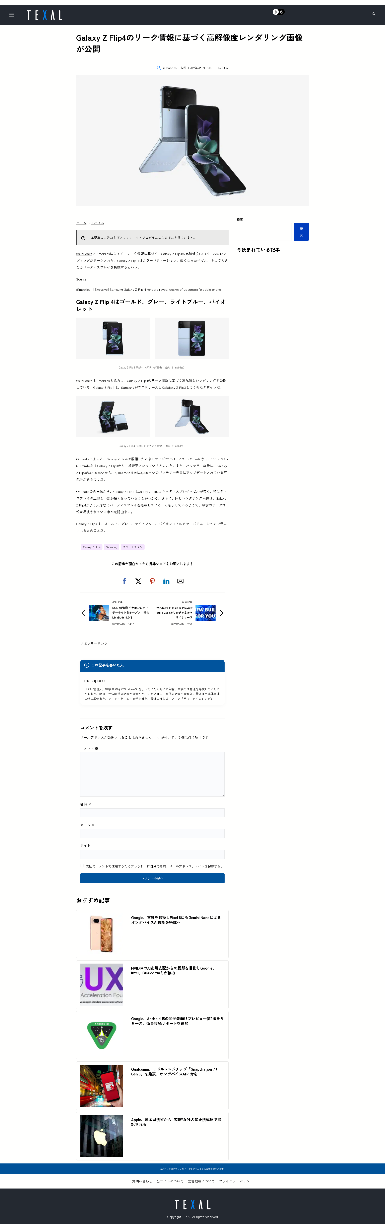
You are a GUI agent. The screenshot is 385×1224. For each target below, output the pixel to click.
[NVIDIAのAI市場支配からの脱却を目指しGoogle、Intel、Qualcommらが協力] (101, 966)
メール (87, 824)
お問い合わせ (142, 1181)
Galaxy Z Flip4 (91, 547)
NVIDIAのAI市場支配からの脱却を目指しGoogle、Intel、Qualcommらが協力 (173, 970)
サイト (85, 845)
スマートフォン (133, 547)
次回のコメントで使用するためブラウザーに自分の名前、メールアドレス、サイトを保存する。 (155, 866)
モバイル (223, 68)
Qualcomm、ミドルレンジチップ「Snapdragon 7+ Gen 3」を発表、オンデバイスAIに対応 (174, 1071)
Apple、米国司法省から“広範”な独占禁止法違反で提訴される (176, 1122)
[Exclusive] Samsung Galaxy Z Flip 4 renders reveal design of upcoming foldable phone (157, 289)
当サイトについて (170, 1181)
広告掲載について (201, 1181)
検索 (240, 219)
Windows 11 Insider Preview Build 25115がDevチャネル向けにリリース (174, 612)
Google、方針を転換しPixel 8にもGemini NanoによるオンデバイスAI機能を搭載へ (176, 920)
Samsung (111, 547)
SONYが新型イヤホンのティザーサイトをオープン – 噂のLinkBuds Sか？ (130, 612)
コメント (89, 748)
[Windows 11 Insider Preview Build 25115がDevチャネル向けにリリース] (206, 608)
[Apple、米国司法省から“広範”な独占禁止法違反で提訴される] (101, 1118)
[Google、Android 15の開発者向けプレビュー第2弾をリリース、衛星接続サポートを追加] (101, 1017)
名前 (85, 803)
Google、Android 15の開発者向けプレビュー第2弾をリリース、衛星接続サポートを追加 (177, 1021)
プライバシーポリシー (236, 1181)
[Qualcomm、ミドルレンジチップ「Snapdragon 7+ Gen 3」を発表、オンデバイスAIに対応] (101, 1067)
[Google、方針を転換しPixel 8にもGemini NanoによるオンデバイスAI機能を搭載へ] (101, 916)
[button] (124, 581)
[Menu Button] (12, 16)
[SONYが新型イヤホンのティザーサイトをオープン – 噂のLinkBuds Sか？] (99, 608)
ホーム (81, 222)
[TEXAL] (44, 11)
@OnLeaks (84, 253)
